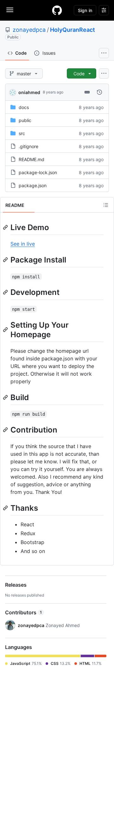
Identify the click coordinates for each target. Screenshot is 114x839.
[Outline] (105, 205)
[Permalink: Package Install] (6, 259)
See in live (22, 244)
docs (24, 107)
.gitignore (28, 146)
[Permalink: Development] (6, 292)
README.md (31, 159)
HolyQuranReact (72, 29)
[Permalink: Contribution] (6, 429)
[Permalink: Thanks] (6, 507)
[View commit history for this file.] (99, 92)
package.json (33, 185)
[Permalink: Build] (6, 397)
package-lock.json (38, 172)
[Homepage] (57, 10)
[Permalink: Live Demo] (6, 227)
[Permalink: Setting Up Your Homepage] (6, 329)
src (22, 133)
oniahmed (29, 92)
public (25, 120)
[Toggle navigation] (10, 10)
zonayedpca (29, 29)
